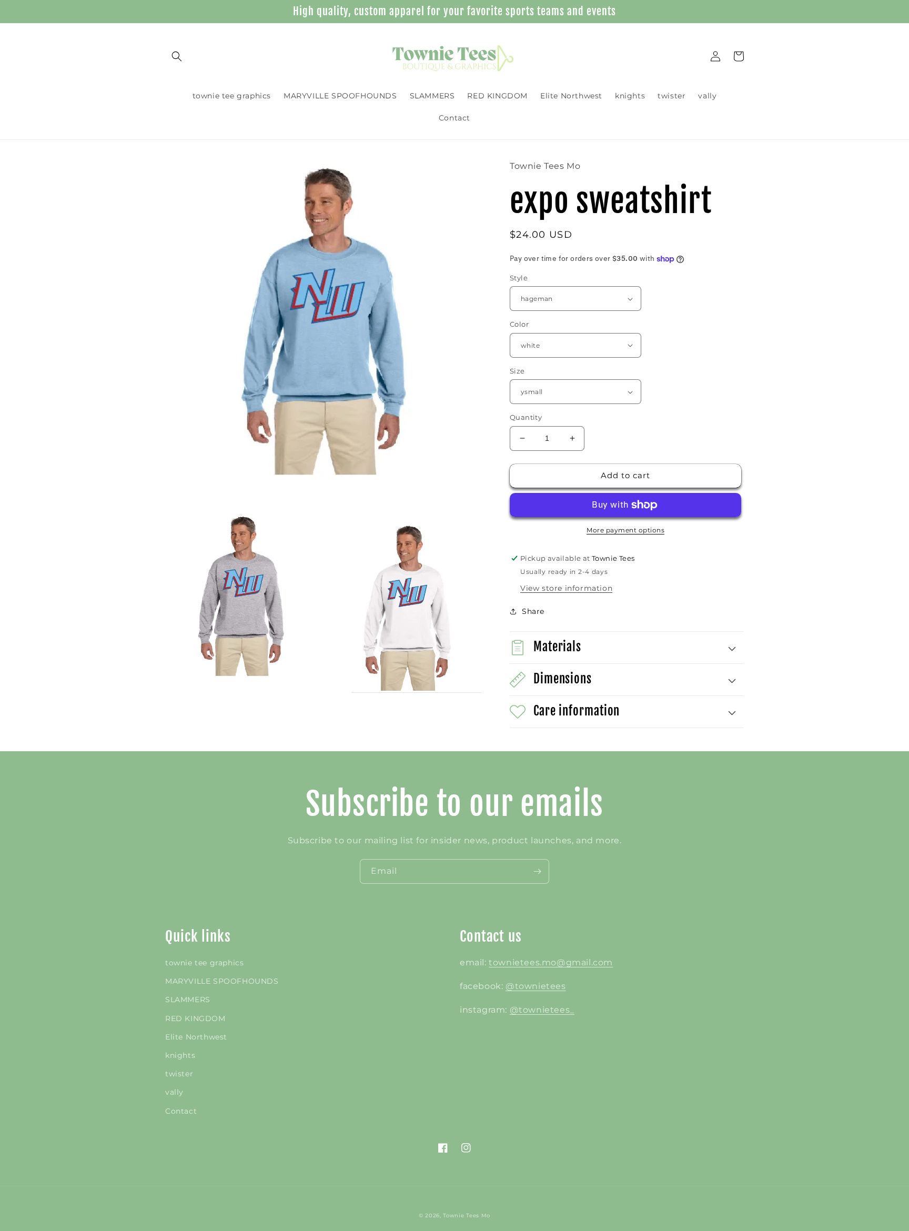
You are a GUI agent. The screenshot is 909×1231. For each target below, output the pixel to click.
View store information (566, 588)
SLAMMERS (187, 999)
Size (517, 371)
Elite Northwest (196, 1037)
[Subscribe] (537, 871)
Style (519, 278)
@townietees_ (542, 1010)
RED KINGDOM (195, 1018)
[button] (176, 56)
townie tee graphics (204, 962)
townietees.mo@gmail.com (551, 962)
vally (174, 1092)
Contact (181, 1111)
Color (519, 324)
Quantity (526, 417)
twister (179, 1073)
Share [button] (533, 611)
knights (180, 1055)
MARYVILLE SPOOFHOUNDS (222, 981)
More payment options (625, 530)
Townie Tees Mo (466, 1215)
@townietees (536, 986)
